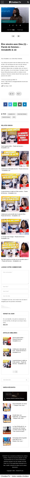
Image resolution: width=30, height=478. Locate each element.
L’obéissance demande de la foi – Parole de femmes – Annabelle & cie (20, 350)
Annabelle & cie (11, 114)
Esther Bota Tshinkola (22, 114)
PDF (14, 117)
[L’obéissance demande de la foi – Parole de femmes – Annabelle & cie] (15, 159)
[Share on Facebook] (5, 104)
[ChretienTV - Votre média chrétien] (15, 2)
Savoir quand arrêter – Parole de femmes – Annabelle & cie (18, 339)
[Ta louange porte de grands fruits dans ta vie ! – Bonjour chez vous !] (7, 441)
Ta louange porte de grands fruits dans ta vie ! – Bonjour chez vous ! (20, 439)
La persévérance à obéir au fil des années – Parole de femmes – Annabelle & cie (20, 362)
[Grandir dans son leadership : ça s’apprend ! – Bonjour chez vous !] (7, 419)
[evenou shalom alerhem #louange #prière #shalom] (15, 396)
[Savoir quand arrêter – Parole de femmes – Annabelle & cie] (15, 136)
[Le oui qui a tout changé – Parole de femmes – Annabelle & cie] (15, 227)
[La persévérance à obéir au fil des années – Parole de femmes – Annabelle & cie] (15, 181)
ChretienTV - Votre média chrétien (15, 476)
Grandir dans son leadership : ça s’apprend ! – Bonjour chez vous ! (19, 416)
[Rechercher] (28, 2)
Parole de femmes (6, 117)
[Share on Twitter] (10, 104)
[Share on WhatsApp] (15, 104)
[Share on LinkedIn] (25, 104)
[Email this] (20, 104)
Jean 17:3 (5, 324)
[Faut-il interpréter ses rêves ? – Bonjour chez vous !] (7, 407)
